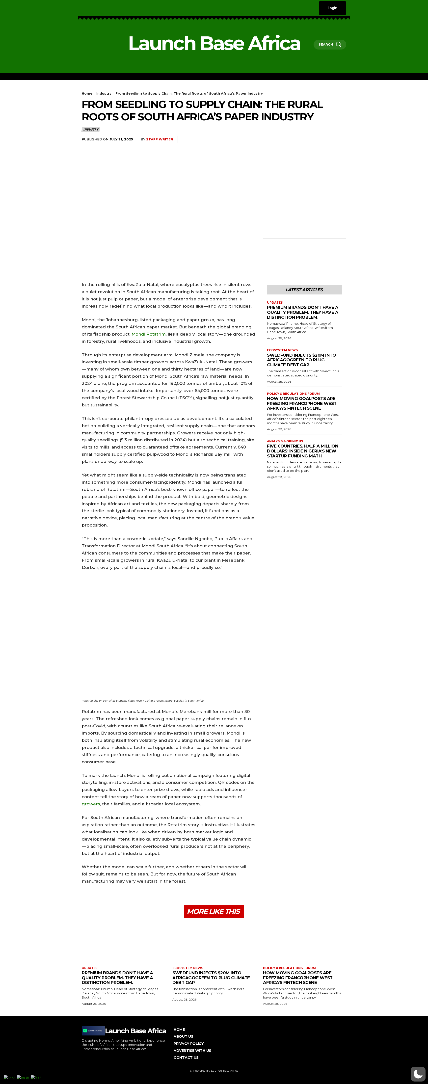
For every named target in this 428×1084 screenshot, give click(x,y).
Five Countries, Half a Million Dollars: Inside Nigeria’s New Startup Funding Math (302, 451)
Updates (275, 302)
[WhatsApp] (295, 139)
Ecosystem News (282, 350)
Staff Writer (159, 139)
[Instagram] (90, 8)
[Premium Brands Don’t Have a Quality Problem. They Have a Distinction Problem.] (123, 942)
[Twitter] (112, 8)
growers (91, 803)
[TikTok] (105, 8)
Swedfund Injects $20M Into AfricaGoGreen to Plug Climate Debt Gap (301, 360)
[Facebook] (82, 8)
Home (87, 93)
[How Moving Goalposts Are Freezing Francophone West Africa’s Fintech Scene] (304, 942)
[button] (418, 1074)
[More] (341, 139)
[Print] (318, 139)
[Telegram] (329, 139)
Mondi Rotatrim (149, 334)
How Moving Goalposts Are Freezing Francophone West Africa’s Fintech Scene (302, 403)
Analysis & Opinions (285, 441)
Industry (103, 93)
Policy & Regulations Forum (293, 394)
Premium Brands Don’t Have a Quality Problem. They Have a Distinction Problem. (302, 312)
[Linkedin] (97, 8)
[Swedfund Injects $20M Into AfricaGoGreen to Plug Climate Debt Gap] (214, 942)
